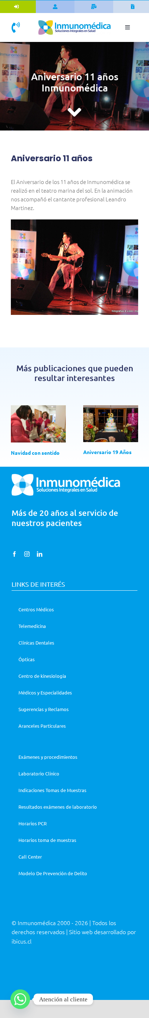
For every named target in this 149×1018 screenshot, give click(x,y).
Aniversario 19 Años (107, 452)
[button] (16, 430)
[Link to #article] (74, 112)
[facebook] (14, 554)
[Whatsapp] (20, 999)
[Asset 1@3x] (74, 23)
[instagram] (27, 554)
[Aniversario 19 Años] (110, 423)
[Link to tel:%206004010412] (16, 27)
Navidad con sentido (35, 452)
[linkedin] (39, 554)
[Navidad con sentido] (38, 424)
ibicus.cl (21, 941)
